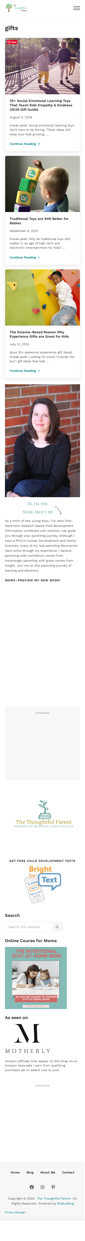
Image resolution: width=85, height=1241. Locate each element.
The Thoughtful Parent (53, 1198)
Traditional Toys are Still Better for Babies (39, 221)
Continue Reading (25, 143)
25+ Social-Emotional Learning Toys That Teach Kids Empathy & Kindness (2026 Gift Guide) (41, 105)
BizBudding (65, 1203)
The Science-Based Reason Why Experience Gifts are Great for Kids (39, 334)
